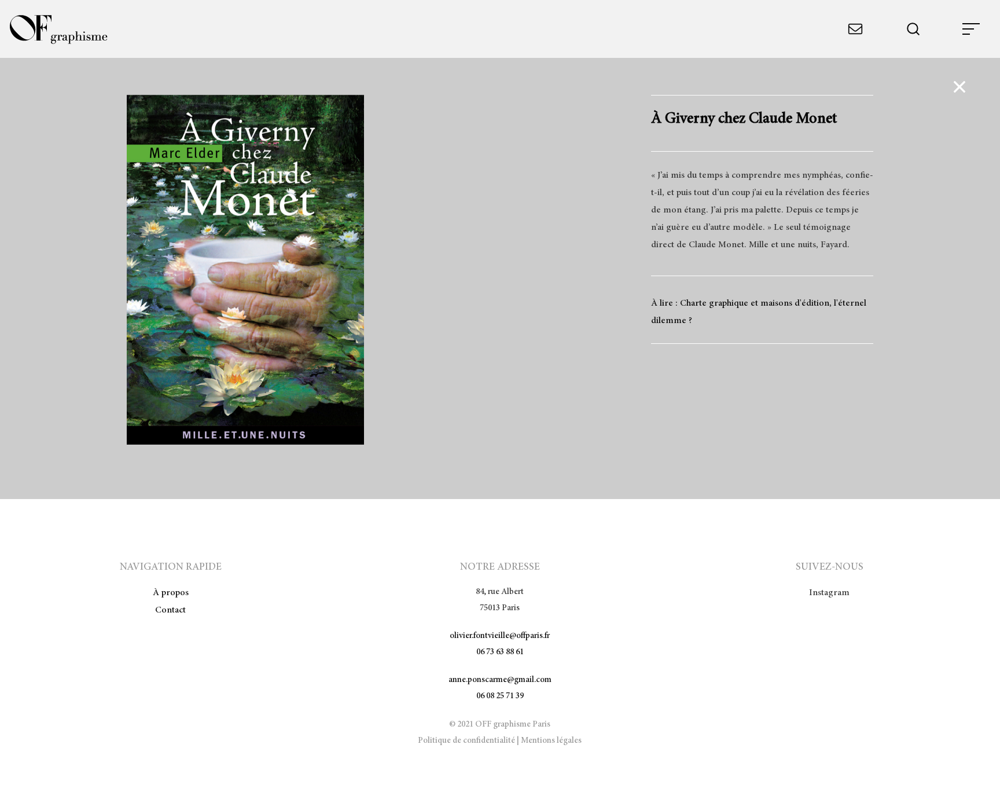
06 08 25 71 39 (500, 696)
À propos (171, 592)
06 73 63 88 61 (500, 652)
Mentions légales (551, 740)
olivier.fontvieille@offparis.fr (500, 636)
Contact (170, 610)
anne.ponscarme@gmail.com (500, 680)
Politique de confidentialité (466, 740)
